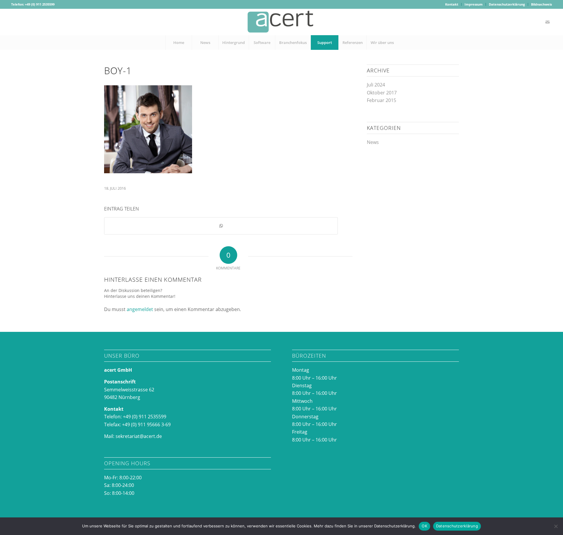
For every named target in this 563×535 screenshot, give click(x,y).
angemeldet (140, 309)
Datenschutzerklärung (507, 4)
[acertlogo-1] (281, 22)
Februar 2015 (381, 100)
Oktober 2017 (382, 92)
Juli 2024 (376, 84)
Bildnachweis (541, 4)
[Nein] (556, 526)
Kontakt (451, 4)
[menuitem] (452, 4)
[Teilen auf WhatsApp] (221, 226)
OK (424, 526)
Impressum (473, 4)
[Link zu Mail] (547, 22)
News (373, 142)
